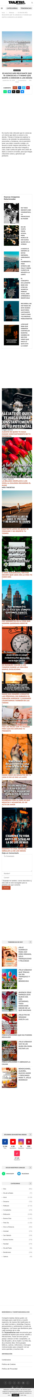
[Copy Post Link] (13, 91)
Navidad (17, 1244)
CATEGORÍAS (12, 8)
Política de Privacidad (9, 1369)
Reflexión (11, 12)
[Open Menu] (2, 8)
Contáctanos (6, 1360)
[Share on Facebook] (19, 87)
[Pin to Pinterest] (28, 87)
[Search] (32, 3)
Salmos (17, 1256)
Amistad (17, 1231)
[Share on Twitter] (24, 87)
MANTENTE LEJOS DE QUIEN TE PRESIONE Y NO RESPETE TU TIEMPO (15, 531)
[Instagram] (14, 1382)
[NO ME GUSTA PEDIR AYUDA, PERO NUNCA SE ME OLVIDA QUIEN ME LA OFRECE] (11, 235)
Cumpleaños (17, 1210)
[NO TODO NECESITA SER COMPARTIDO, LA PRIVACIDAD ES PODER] (11, 213)
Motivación (17, 1214)
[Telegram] (12, 1387)
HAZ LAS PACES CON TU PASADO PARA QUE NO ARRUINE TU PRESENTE (16, 729)
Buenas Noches (17, 1239)
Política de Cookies (9, 1364)
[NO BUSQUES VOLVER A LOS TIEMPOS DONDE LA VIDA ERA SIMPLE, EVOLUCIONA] (17, 627)
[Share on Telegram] (9, 91)
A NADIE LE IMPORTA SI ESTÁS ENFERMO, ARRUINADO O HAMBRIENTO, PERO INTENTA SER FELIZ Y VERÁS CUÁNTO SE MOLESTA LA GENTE (26, 261)
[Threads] (21, 1387)
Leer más (23, 1395)
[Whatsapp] (27, 1382)
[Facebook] (5, 1382)
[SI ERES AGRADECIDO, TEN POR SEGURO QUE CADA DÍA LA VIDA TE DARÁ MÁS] (17, 537)
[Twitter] (9, 1382)
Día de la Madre (17, 1193)
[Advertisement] (17, 25)
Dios (17, 1189)
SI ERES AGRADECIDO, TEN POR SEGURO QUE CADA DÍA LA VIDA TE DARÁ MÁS (17, 575)
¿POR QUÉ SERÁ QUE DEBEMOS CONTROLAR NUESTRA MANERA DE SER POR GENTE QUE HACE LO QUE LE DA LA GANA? (25, 335)
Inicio (3, 12)
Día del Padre (17, 1248)
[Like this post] (15, 87)
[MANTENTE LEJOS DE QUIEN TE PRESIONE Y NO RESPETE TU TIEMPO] (17, 491)
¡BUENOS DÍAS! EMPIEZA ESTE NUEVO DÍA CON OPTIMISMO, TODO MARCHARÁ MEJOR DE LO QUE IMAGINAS (25, 1001)
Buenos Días (17, 1218)
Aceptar (15, 1395)
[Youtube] (23, 1382)
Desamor (17, 1201)
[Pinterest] (18, 1382)
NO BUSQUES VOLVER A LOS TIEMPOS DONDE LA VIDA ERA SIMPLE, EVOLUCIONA (15, 667)
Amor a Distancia (17, 1227)
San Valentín (17, 1235)
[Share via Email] (22, 91)
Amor (17, 1197)
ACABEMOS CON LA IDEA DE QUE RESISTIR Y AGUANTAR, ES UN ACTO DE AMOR (16, 802)
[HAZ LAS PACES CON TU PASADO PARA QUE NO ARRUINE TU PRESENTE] (17, 707)
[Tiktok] (17, 1387)
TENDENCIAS (26, 8)
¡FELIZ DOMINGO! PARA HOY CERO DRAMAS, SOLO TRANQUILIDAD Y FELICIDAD (25, 954)
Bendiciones (17, 1252)
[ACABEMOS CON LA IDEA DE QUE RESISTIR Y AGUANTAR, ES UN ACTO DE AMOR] (17, 781)
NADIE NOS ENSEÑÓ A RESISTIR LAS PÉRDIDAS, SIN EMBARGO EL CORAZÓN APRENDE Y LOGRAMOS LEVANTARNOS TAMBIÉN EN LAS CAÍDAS (16, 698)
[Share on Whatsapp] (5, 91)
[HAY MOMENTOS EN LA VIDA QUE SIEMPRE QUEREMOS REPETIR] (17, 581)
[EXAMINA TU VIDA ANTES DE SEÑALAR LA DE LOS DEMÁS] (17, 808)
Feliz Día (17, 1222)
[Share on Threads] (18, 91)
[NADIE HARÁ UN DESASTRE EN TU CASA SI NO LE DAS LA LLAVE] (17, 735)
